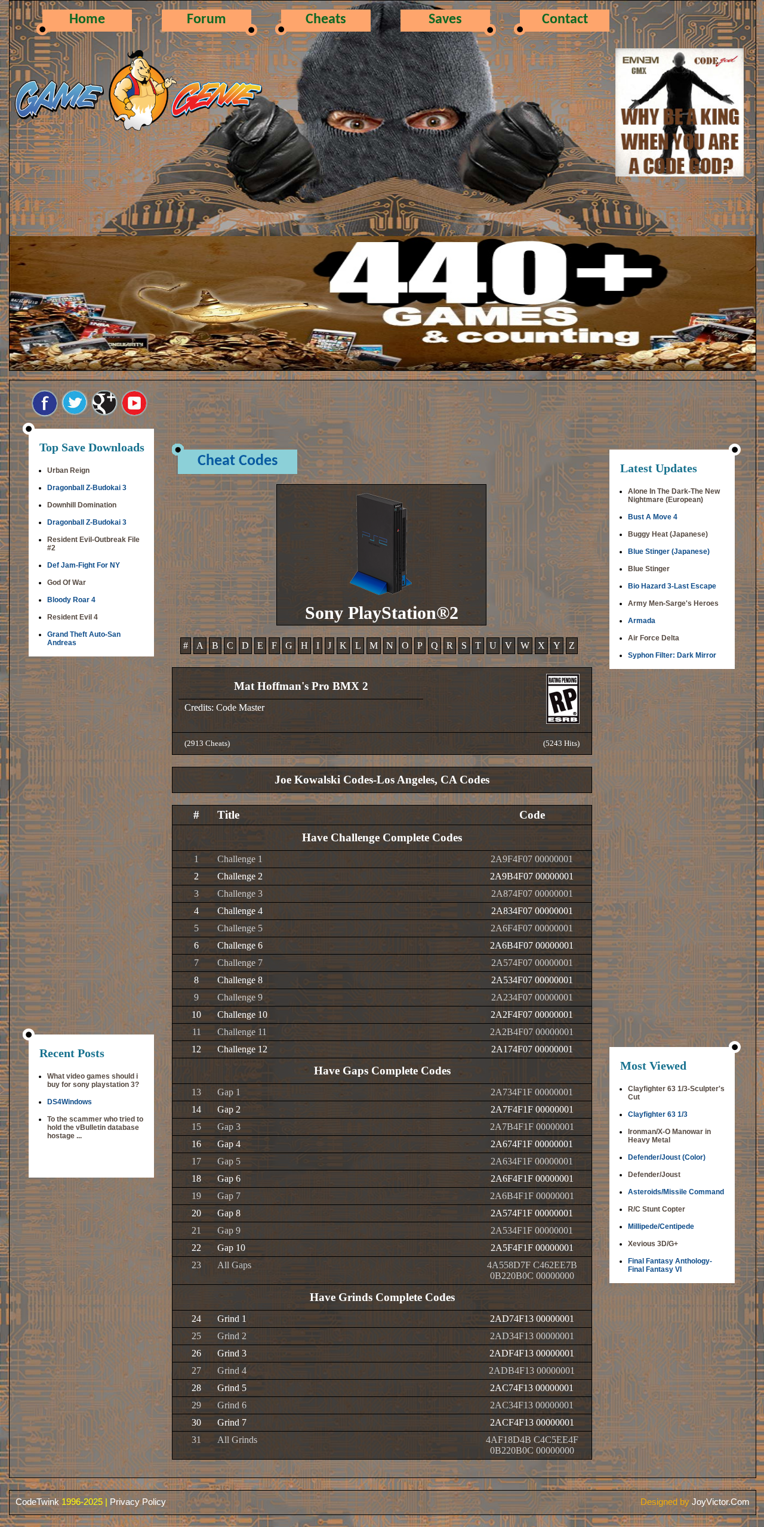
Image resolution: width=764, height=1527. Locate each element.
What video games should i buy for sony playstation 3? (93, 1080)
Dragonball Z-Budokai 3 (87, 488)
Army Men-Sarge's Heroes (673, 603)
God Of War (66, 582)
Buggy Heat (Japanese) (668, 534)
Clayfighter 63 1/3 (658, 1114)
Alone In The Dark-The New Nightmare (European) (674, 495)
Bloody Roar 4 (71, 600)
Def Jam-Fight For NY (83, 565)
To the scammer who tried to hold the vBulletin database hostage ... (95, 1127)
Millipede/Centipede (661, 1226)
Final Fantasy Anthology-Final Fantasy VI (670, 1265)
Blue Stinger (649, 569)
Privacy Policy (138, 1502)
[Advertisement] (91, 847)
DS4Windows (69, 1102)
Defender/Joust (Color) (667, 1157)
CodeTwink (37, 1502)
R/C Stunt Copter (656, 1209)
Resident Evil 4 (72, 617)
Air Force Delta (653, 638)
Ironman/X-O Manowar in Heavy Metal (669, 1136)
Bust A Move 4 (652, 517)
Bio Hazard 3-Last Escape (672, 586)
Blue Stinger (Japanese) (669, 551)
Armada (641, 621)
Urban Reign (68, 470)
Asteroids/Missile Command (676, 1192)
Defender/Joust (654, 1174)
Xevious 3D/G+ (653, 1244)
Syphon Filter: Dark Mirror (672, 655)
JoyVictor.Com (721, 1502)
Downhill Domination (81, 505)
